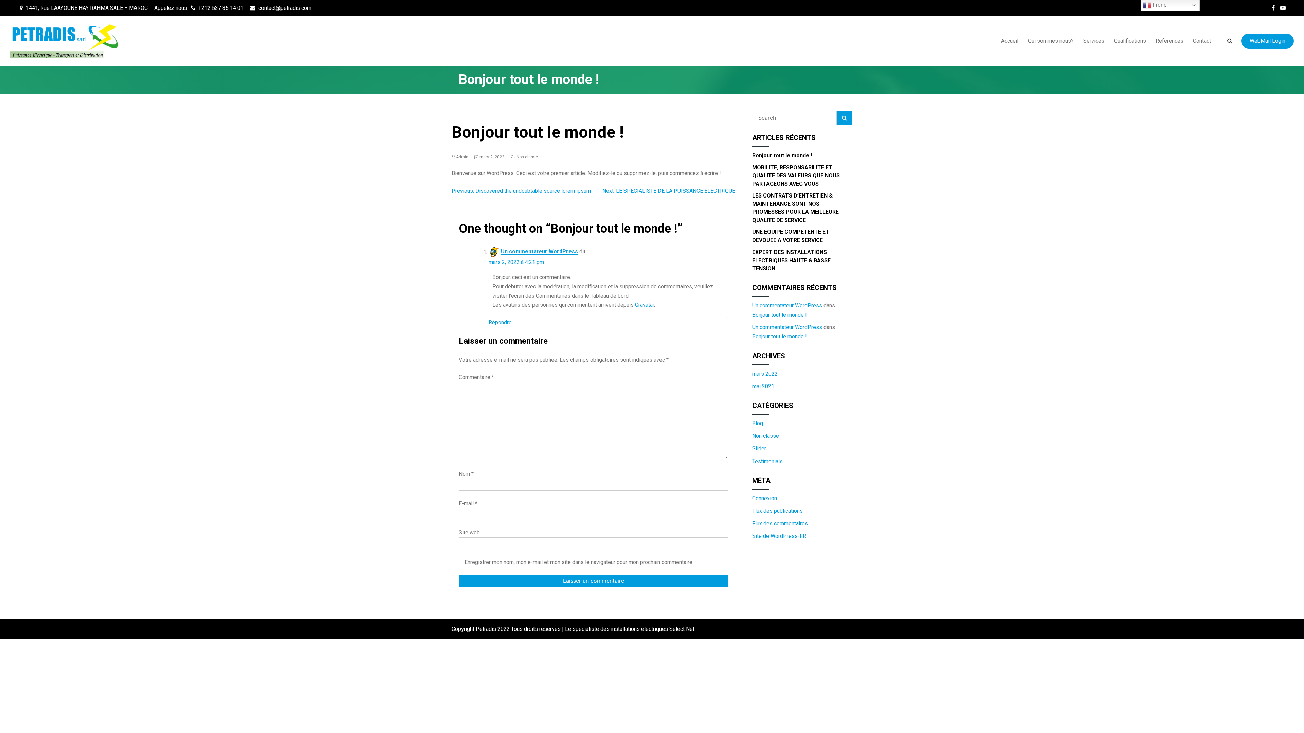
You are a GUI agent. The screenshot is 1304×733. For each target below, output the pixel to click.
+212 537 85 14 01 (220, 8)
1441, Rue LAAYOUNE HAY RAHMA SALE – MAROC (86, 8)
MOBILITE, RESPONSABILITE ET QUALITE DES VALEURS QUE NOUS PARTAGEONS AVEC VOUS (796, 175)
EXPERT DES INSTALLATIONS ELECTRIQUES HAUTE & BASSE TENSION (791, 260)
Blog (757, 423)
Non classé (527, 157)
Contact (1202, 41)
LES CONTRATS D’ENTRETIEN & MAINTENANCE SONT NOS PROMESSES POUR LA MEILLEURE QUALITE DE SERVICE (795, 207)
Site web (469, 532)
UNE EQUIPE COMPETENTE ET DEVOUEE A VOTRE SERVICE (790, 236)
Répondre (500, 322)
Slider (759, 448)
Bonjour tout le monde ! (782, 155)
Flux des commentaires (780, 523)
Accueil (1009, 41)
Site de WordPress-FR (779, 536)
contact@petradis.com (284, 8)
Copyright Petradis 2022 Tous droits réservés (507, 629)
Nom (466, 474)
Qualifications (1130, 41)
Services (1093, 41)
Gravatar (644, 305)
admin (462, 157)
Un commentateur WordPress (539, 252)
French (1160, 5)
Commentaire (476, 377)
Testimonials (767, 461)
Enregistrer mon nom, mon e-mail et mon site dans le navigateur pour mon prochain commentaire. (579, 562)
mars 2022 (765, 374)
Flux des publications (777, 511)
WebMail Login (1267, 41)
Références (1169, 41)
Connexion (764, 498)
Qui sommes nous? (1051, 41)
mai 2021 (763, 386)
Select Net (681, 629)
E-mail (468, 503)
